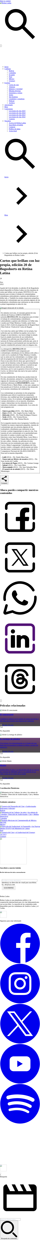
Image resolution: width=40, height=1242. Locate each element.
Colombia (12, 73)
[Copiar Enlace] (1, 701)
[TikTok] (20, 1163)
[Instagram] (20, 1003)
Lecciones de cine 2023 (17, 115)
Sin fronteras (13, 97)
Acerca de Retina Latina (17, 123)
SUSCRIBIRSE (9, 888)
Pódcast (11, 101)
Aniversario (8, 105)
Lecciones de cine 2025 (17, 111)
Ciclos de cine (14, 85)
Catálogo (7, 69)
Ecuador (12, 75)
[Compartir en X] (20, 577)
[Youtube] (20, 1083)
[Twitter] (20, 1043)
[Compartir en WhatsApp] (20, 617)
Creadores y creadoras (16, 99)
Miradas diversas (15, 91)
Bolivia (11, 71)
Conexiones (8, 109)
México (11, 79)
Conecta (12, 119)
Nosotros (7, 121)
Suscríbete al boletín (16, 125)
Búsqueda (3, 1177)
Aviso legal (13, 131)
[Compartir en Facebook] (20, 536)
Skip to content (5, 1)
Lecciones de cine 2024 (17, 113)
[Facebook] (20, 963)
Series (11, 95)
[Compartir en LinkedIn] (20, 658)
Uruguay (12, 81)
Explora (7, 83)
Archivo (12, 103)
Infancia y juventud (15, 89)
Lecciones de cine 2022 (17, 117)
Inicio (6, 67)
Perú (10, 77)
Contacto (12, 127)
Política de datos (14, 129)
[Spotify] (20, 1123)
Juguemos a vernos (15, 93)
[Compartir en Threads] (20, 698)
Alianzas (12, 87)
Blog (6, 107)
